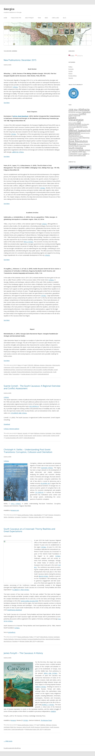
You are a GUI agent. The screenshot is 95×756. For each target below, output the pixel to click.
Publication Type (16, 18)
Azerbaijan (48, 433)
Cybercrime (48, 365)
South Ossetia (46, 435)
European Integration (42, 367)
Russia (72, 144)
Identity (79, 127)
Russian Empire (45, 727)
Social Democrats (48, 372)
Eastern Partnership (20, 367)
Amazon (13, 720)
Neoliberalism (73, 136)
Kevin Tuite (71, 128)
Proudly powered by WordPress (12, 748)
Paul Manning (83, 137)
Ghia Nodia (72, 127)
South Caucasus (37, 435)
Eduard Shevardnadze (75, 118)
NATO (70, 134)
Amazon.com (15, 510)
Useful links (55, 18)
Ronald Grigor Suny (74, 139)
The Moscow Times (46, 720)
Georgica (9, 9)
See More (7, 103)
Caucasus (19, 727)
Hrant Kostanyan (28, 369)
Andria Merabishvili (43, 374)
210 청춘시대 (39, 492)
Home (5, 18)
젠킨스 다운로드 (28, 242)
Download (7, 424)
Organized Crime (13, 435)
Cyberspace (7, 367)
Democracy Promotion (20, 639)
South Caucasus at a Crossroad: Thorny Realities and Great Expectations (29, 530)
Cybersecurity (56, 365)
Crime (53, 433)
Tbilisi (10, 374)
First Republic (85, 124)
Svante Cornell (55, 435)
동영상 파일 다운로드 (50, 673)
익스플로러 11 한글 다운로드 (20, 590)
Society (70, 71)
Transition (24, 517)
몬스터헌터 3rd (45, 483)
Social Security (28, 435)
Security (25, 433)
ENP (28, 367)
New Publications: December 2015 (20, 60)
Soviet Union (7, 729)
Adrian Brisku (44, 637)
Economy (71, 69)
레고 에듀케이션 (34, 406)
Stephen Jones (77, 151)
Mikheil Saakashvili (79, 130)
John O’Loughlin (37, 369)
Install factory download (14, 610)
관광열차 (53, 711)
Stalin (69, 151)
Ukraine (80, 154)
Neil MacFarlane (77, 134)
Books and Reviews (23, 515)
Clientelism (11, 517)
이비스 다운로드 (16, 503)
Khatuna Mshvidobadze (24, 372)
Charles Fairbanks (9, 639)
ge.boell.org (11, 632)
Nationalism (74, 132)
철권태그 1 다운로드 (48, 705)
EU (30, 367)
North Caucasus (35, 727)
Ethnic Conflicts (72, 123)
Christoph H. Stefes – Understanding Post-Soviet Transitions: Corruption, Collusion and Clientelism (28, 450)
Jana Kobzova (8, 641)
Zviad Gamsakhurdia (17, 729)
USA (85, 153)
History (31, 725)
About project (29, 18)
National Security (85, 133)
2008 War (42, 725)
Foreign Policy (72, 125)
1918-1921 (30, 365)
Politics (31, 515)
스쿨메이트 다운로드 (18, 152)
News (46, 18)
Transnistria (15, 374)
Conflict (82, 113)
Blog (64, 18)
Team (39, 18)
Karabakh (14, 372)
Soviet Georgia (73, 150)
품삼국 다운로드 (43, 576)
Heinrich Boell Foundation (53, 639)
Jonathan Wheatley (48, 369)
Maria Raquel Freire (36, 372)
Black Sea (13, 727)
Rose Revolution (78, 141)
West (88, 153)
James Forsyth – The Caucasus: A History (23, 653)
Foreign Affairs (72, 76)
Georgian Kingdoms (81, 125)
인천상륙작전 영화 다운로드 (18, 413)
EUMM (33, 367)
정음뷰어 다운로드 (40, 687)
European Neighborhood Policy (36, 639)
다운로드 (15, 87)
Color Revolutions (73, 114)
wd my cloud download (20, 116)
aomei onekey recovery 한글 (29, 601)
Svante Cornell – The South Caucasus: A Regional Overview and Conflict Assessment (32, 387)
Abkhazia (36, 365)
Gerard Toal (19, 369)
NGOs (81, 136)
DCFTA (13, 367)
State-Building (38, 515)
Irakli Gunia (49, 517)
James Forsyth (26, 727)
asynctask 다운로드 (47, 468)
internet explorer (14, 429)
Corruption (18, 517)
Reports (20, 433)
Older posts (8, 741)
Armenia (42, 365)
